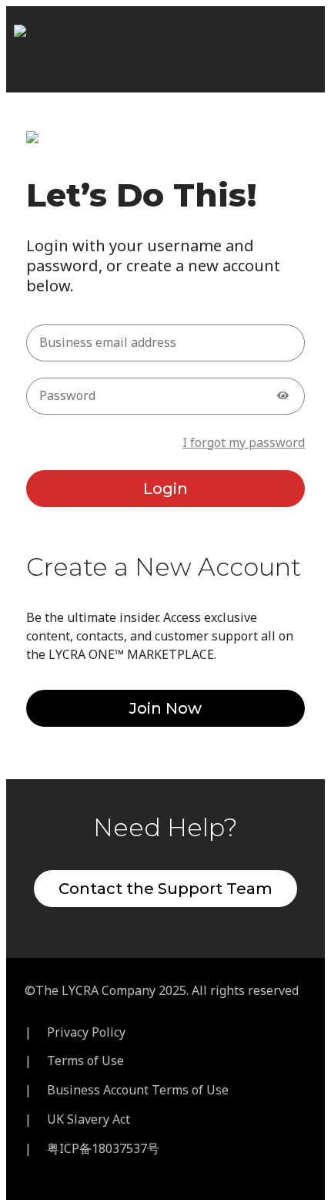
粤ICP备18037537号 (103, 1148)
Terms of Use (85, 1060)
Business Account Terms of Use (138, 1089)
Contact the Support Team (165, 888)
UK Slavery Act (88, 1119)
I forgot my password (243, 442)
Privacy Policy (86, 1032)
